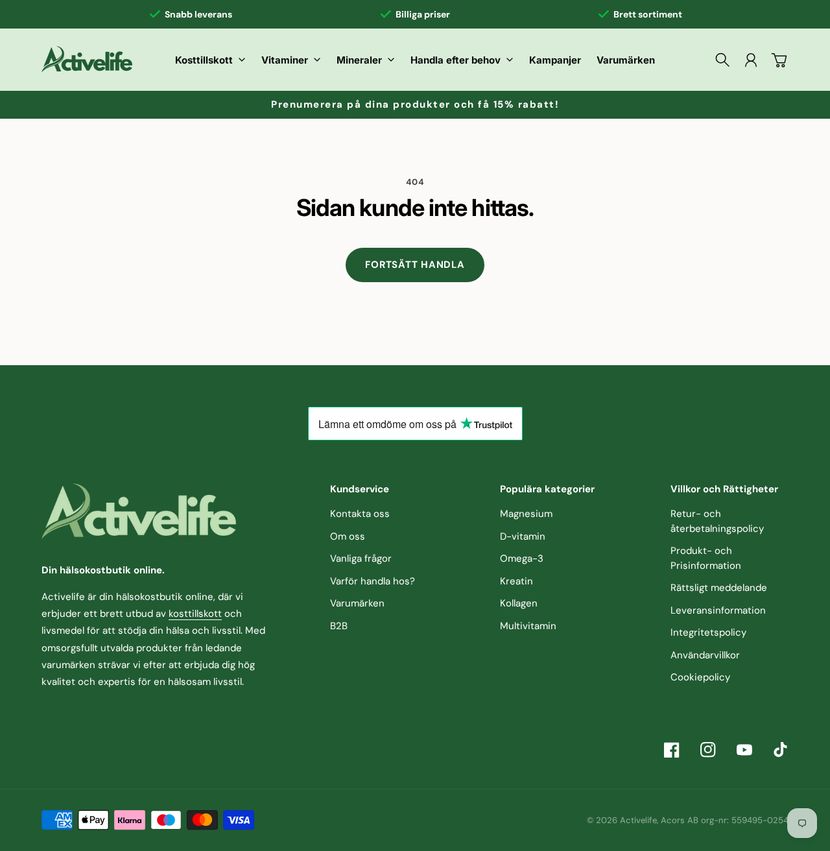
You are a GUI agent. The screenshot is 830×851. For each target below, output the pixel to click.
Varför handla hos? (372, 581)
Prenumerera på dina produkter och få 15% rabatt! (415, 104)
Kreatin (516, 581)
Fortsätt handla (414, 264)
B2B (339, 625)
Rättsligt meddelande (718, 587)
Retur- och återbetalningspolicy (717, 521)
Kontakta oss (360, 513)
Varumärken (357, 603)
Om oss (347, 536)
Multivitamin (528, 625)
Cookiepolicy (700, 677)
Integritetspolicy (708, 632)
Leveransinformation (718, 610)
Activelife (638, 820)
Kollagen (519, 603)
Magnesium (526, 513)
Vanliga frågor (361, 558)
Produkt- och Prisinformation (705, 558)
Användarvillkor (705, 655)
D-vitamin (522, 536)
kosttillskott (195, 613)
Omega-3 (521, 558)
